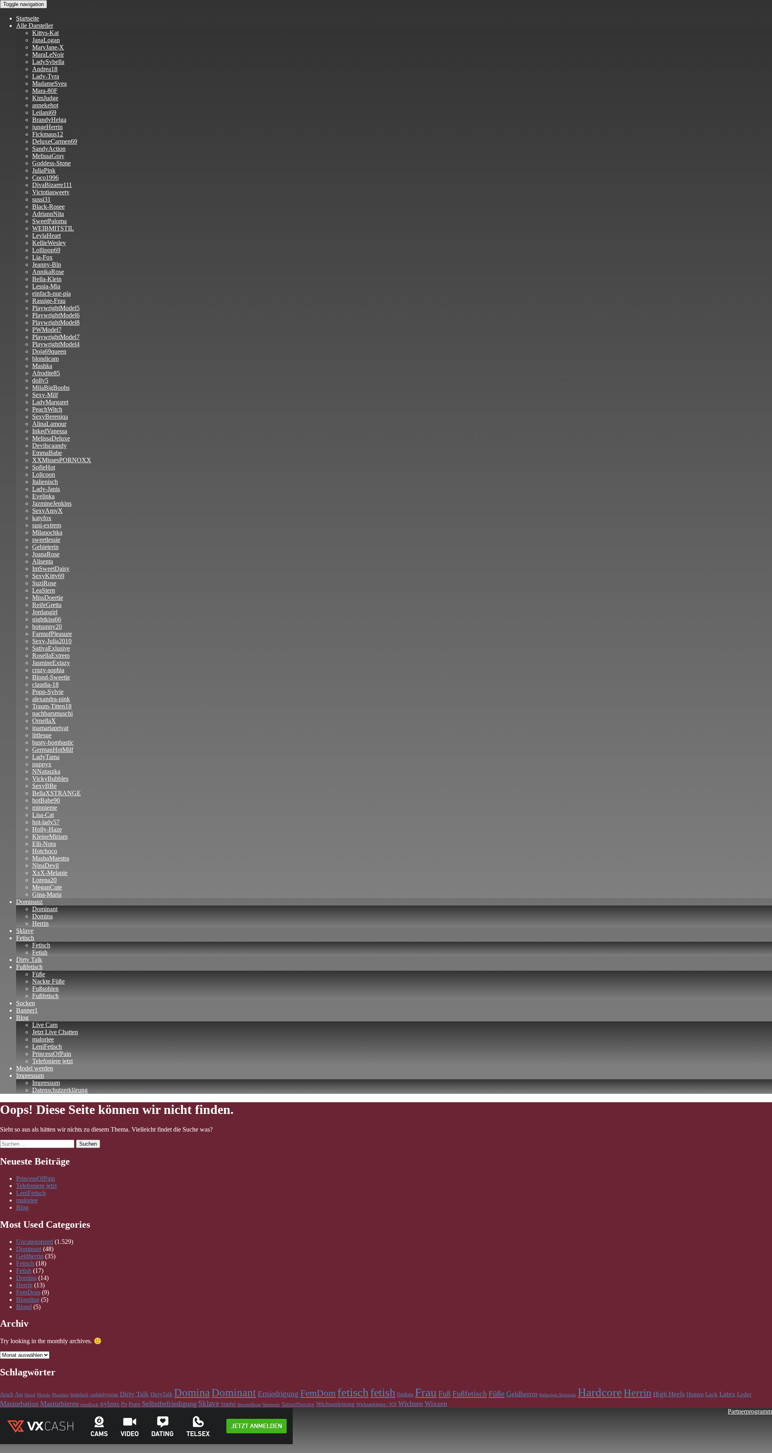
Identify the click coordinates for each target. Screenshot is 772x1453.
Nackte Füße (48, 981)
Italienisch (45, 481)
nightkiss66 (46, 619)
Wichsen (410, 1403)
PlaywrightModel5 (56, 308)
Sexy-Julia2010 (52, 641)
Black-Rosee (48, 206)
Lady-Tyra (45, 76)
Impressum (30, 1075)
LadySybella (48, 61)
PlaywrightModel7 (56, 336)
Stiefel (228, 1404)
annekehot (45, 105)
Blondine (27, 1299)
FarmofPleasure (52, 633)
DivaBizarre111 (52, 184)
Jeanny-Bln (46, 264)
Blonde (43, 1394)
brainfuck (79, 1394)
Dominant (44, 909)
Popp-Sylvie (48, 691)
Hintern (695, 1394)
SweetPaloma (49, 221)
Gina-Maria (47, 894)
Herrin (40, 923)
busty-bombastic (53, 742)
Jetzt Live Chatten (55, 1032)
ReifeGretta (47, 604)
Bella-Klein (47, 279)
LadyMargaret (50, 402)
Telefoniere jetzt (52, 1061)
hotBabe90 (46, 800)
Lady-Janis (46, 489)
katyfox (41, 518)
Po (124, 1404)
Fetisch (25, 937)
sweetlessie (46, 539)
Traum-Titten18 (52, 706)
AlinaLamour (49, 423)
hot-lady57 (46, 822)
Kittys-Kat (45, 32)
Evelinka (43, 496)
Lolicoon (43, 474)
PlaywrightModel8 (56, 322)
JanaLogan (46, 40)
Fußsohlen (45, 988)
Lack (711, 1394)
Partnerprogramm (750, 1411)
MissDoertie (47, 597)
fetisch (353, 1392)
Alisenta (42, 561)
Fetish (39, 952)
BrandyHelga (49, 119)
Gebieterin (45, 546)
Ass (19, 1394)
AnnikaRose (48, 271)
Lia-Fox (42, 257)
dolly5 (40, 380)
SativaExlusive (51, 648)
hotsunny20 (47, 626)
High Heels (669, 1394)
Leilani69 (44, 112)
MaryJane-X (48, 47)
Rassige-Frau (49, 300)
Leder (744, 1394)
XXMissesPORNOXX (61, 460)
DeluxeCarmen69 (54, 141)
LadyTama (46, 756)
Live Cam (44, 1024)
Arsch (6, 1394)
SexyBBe (44, 785)
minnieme (44, 807)
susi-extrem (46, 525)
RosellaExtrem (51, 655)
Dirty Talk (29, 959)
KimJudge (45, 98)
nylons (109, 1404)
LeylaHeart (46, 235)
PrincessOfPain (51, 1053)
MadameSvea (49, 83)
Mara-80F (44, 90)
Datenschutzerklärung (60, 1090)
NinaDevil (45, 865)
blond (30, 1394)
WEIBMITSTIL (53, 228)
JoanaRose (46, 554)
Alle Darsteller (34, 25)
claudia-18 (45, 684)
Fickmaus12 (47, 134)
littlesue (41, 735)
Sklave (24, 930)
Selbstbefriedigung (169, 1403)
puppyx (41, 764)
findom (405, 1394)
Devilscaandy (49, 445)
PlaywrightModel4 (56, 344)
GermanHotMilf (52, 749)
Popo (134, 1404)
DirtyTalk (161, 1394)
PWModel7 (47, 329)
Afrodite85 (46, 373)
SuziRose (44, 583)
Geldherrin (29, 1256)
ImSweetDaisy (51, 568)
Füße (38, 974)
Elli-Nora (44, 843)
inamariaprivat (50, 727)
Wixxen (436, 1403)
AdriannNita (48, 213)
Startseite (27, 18)
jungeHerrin (47, 126)
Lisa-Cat (43, 814)
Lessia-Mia (46, 286)
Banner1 (27, 1010)
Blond (24, 1306)
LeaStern (43, 590)
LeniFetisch (47, 1046)
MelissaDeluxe (51, 438)
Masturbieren (59, 1403)
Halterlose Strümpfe (557, 1394)
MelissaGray (48, 155)
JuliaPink (43, 170)
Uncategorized (34, 1241)
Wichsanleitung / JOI (376, 1404)
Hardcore (600, 1392)
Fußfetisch (29, 966)
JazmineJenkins (52, 503)
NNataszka (46, 771)
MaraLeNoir (48, 54)
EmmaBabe (47, 452)
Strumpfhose (249, 1404)
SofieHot (43, 467)
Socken (25, 1003)
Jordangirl (44, 612)
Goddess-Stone (51, 163)
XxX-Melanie (50, 872)
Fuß (444, 1393)
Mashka (42, 365)
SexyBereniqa (50, 416)
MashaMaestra (50, 858)
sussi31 (41, 199)
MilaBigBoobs (51, 387)
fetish (382, 1392)
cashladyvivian (104, 1394)
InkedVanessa (49, 431)
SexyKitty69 (48, 575)
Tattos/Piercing (297, 1404)
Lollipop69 (46, 250)
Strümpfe (271, 1404)
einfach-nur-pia (51, 293)
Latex (727, 1394)
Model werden (34, 1068)
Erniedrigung (278, 1393)
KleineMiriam (50, 836)
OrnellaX (44, 720)
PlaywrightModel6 (56, 315)
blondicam (45, 358)
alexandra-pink (51, 699)
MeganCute (47, 887)
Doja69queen (49, 351)
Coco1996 (45, 177)
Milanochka (47, 532)
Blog (22, 1017)
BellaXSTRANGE (56, 793)
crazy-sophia (48, 670)
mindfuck (89, 1404)
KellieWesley (49, 242)
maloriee (43, 1039)
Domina (42, 916)
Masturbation (19, 1403)
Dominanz (29, 901)
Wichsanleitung (335, 1403)
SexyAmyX (47, 510)
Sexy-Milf (45, 394)
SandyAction (49, 148)
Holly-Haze (47, 829)
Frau (426, 1392)
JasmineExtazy (51, 662)
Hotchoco (44, 851)
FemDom (28, 1292)
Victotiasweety (51, 192)
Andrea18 (44, 69)
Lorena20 (44, 880)
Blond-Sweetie (51, 677)
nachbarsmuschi (52, 713)
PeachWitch (47, 409)
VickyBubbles (50, 778)
